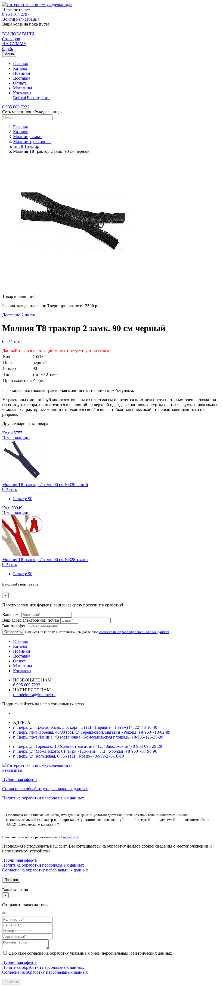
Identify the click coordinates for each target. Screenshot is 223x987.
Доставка (21, 78)
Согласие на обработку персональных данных (45, 788)
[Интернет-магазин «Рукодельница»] (37, 4)
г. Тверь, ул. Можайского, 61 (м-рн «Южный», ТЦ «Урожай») (70, 751)
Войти (8, 19)
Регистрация (27, 19)
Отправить (13, 632)
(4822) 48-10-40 (143, 727)
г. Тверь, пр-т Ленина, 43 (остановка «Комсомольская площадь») (73, 737)
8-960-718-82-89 (155, 732)
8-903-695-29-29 (147, 746)
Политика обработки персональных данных (43, 798)
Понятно (11, 880)
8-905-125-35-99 (148, 737)
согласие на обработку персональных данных (134, 632)
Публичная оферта (19, 779)
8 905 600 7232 (15, 107)
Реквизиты (12, 770)
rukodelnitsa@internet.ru (34, 694)
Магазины (22, 88)
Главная (20, 63)
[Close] (4, 886)
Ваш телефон (14, 626)
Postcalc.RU (70, 837)
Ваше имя (11, 614)
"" (4, 914)
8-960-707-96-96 (142, 751)
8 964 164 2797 (15, 14)
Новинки (21, 73)
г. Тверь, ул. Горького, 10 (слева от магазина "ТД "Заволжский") (72, 746)
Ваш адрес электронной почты (30, 620)
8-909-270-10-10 (109, 756)
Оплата (20, 83)
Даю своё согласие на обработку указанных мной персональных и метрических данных (90, 953)
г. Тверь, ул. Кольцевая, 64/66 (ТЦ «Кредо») (53, 756)
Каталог (20, 68)
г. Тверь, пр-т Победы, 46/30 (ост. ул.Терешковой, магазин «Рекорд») (76, 732)
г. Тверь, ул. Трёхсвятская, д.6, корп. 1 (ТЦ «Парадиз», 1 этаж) (70, 727)
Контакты (22, 93)
